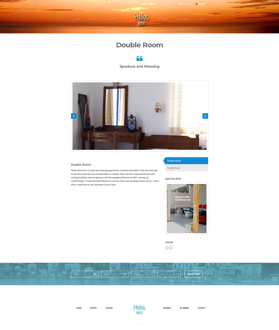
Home (78, 19)
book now (187, 210)
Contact (202, 19)
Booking (164, 19)
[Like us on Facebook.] (171, 247)
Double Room (174, 160)
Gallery (111, 19)
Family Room (173, 168)
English (202, 4)
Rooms (94, 19)
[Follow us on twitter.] (167, 247)
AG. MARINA (183, 19)
